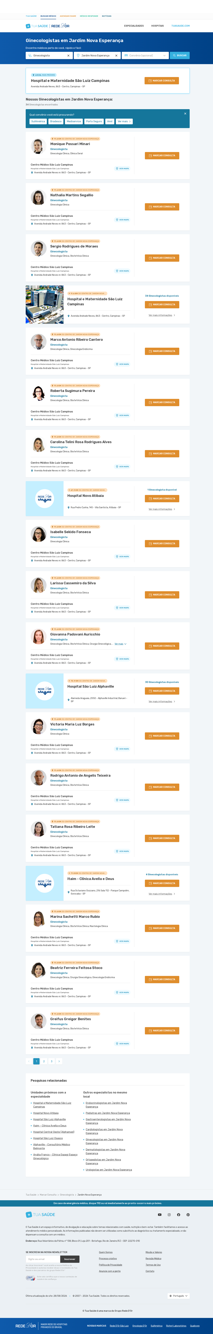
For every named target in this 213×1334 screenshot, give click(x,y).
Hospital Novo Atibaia (45, 1113)
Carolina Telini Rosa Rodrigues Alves (81, 442)
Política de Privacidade (110, 1265)
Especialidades (134, 25)
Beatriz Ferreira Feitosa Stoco (76, 968)
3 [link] (51, 1061)
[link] (59, 1061)
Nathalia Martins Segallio (71, 195)
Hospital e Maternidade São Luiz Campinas (70, 80)
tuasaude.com (180, 25)
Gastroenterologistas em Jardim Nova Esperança (108, 1121)
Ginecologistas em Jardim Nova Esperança (104, 1141)
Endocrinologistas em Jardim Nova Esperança (106, 1104)
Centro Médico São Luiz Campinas (52, 164)
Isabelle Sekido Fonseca (70, 532)
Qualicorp (195, 1326)
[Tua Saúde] (40, 1215)
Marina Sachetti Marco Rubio (75, 916)
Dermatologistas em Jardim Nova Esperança (105, 1151)
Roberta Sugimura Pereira (72, 391)
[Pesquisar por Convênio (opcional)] (164, 56)
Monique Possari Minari (70, 144)
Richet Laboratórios (176, 1326)
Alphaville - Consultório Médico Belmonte (51, 1146)
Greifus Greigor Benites (70, 1019)
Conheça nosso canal (159, 1214)
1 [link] (36, 1061)
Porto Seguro (94, 121)
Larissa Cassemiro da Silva (73, 583)
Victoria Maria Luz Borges (72, 724)
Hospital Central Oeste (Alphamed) (53, 1131)
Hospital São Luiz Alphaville (49, 1119)
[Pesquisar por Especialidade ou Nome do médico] (68, 56)
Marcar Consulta (48, 1194)
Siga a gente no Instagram (169, 1214)
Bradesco (55, 121)
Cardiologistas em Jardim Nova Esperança (104, 1131)
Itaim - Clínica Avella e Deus (49, 1125)
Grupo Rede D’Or (124, 1311)
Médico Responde (89, 16)
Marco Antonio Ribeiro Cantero (76, 339)
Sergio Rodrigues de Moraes (74, 246)
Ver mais (123, 121)
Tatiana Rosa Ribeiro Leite (72, 827)
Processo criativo (108, 1258)
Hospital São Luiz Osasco (48, 1138)
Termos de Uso (153, 1265)
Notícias (106, 16)
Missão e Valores (154, 1252)
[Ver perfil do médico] (39, 146)
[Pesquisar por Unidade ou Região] (116, 56)
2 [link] (44, 1061)
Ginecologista (67, 1194)
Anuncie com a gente (110, 1271)
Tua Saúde (31, 16)
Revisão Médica (153, 1258)
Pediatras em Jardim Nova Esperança (108, 1113)
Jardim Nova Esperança (89, 1194)
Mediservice (74, 121)
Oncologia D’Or (139, 1326)
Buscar (182, 55)
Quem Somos (106, 1252)
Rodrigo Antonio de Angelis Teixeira (80, 775)
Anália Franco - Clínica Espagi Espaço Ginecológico (55, 1156)
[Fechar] (185, 113)
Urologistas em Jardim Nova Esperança (109, 1169)
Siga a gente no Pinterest (188, 1214)
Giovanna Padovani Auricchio (75, 634)
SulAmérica (38, 121)
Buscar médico (48, 16)
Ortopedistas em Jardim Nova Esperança (103, 1161)
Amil (109, 121)
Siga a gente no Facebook (178, 1214)
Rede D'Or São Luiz (119, 1326)
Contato (150, 1271)
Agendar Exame (68, 16)
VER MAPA (124, 168)
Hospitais (157, 25)
